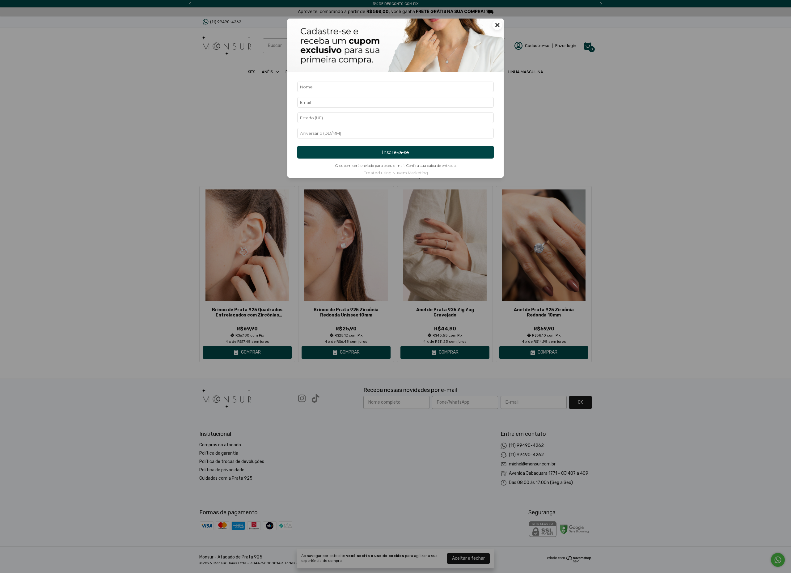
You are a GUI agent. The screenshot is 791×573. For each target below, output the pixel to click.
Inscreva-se (395, 152)
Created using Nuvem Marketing (395, 173)
